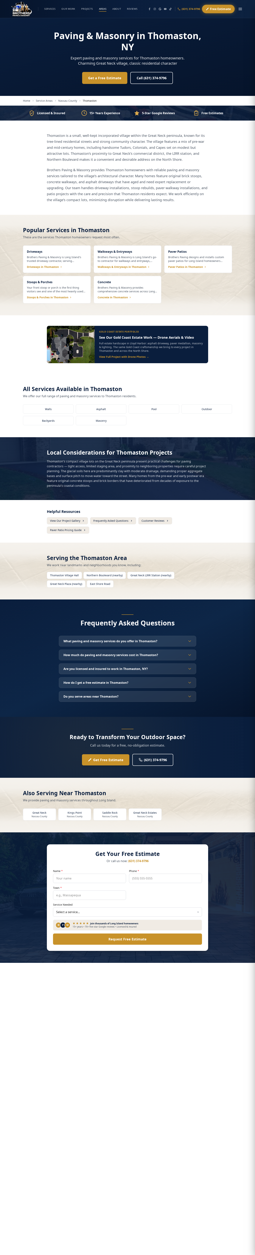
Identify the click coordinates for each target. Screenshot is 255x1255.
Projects (87, 8)
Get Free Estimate (108, 760)
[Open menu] (240, 9)
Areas (103, 8)
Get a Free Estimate (104, 78)
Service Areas (44, 100)
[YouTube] (165, 9)
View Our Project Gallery (65, 520)
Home (26, 100)
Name (58, 871)
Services (49, 8)
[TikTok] (170, 9)
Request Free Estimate (127, 939)
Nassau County (67, 100)
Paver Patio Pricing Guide (66, 530)
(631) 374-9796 (191, 9)
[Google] (160, 9)
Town (57, 888)
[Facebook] (149, 9)
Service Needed (63, 904)
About (116, 8)
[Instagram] (154, 9)
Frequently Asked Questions (110, 520)
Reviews (132, 8)
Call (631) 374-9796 (152, 78)
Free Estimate (220, 9)
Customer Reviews (153, 520)
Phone (134, 871)
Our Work (68, 8)
